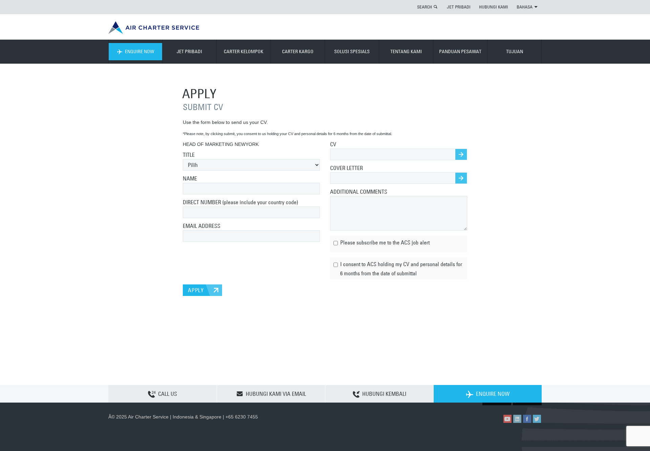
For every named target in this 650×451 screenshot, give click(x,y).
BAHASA (525, 6)
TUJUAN (514, 51)
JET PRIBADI (459, 6)
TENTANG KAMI (406, 51)
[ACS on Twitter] (537, 419)
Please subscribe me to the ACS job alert (384, 242)
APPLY (196, 290)
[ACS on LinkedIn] (517, 419)
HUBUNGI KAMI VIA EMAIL (276, 393)
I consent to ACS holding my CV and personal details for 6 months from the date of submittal (400, 268)
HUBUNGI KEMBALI (384, 393)
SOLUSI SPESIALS (352, 51)
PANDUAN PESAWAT (460, 51)
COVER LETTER (346, 168)
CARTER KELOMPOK (243, 51)
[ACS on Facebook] (527, 419)
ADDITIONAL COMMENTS (358, 191)
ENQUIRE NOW (139, 51)
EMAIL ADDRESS (201, 226)
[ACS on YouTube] (507, 419)
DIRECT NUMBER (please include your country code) (240, 202)
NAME (190, 178)
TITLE (189, 154)
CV (333, 144)
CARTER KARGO (297, 51)
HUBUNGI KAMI (493, 6)
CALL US (167, 393)
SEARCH (424, 6)
